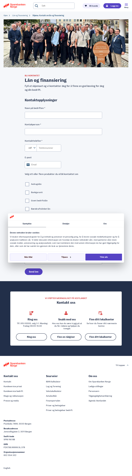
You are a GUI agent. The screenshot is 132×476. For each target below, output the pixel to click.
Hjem (6, 15)
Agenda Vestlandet (97, 400)
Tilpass (64, 257)
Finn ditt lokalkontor (100, 336)
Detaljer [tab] (66, 224)
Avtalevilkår (51, 396)
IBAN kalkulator (53, 381)
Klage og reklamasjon (13, 396)
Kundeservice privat (13, 386)
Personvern (94, 391)
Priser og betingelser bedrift (59, 410)
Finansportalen (53, 400)
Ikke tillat (28, 257)
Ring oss (31, 336)
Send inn (33, 271)
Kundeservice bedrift (13, 391)
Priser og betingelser (55, 405)
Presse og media (11, 400)
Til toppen (120, 365)
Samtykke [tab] (27, 224)
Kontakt (7, 381)
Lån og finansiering (20, 15)
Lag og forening (53, 386)
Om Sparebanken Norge (100, 381)
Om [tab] (105, 224)
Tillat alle (104, 257)
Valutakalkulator (53, 391)
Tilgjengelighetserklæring (100, 396)
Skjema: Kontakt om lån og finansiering (48, 15)
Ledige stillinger (96, 386)
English (7, 468)
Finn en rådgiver (66, 336)
